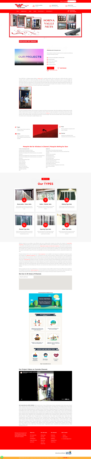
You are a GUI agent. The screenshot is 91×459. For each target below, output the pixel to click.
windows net (40, 78)
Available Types (23, 11)
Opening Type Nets (45, 229)
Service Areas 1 (41, 11)
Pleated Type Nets (24, 229)
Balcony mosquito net (34, 270)
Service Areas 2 (49, 11)
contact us (48, 113)
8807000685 (63, 68)
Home (18, 11)
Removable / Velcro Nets (24, 204)
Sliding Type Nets (67, 204)
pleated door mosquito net (30, 255)
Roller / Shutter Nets (45, 204)
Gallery (30, 11)
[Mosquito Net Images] (28, 41)
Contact (34, 11)
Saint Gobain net (27, 259)
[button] (1, 25)
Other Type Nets (66, 229)
